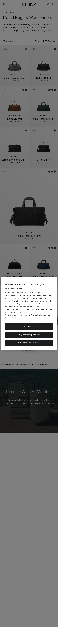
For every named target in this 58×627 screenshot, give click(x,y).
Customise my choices (29, 343)
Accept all (29, 326)
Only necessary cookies (29, 335)
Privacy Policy (37, 315)
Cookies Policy (11, 318)
